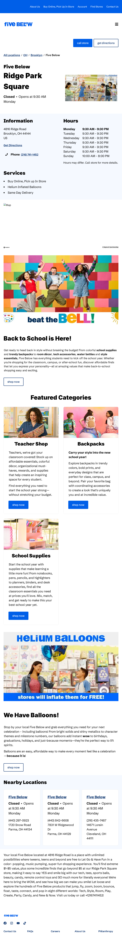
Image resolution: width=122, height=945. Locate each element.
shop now (13, 767)
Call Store (83, 43)
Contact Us (112, 6)
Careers (55, 931)
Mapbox (106, 247)
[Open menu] (116, 24)
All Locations (12, 55)
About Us (35, 6)
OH (25, 55)
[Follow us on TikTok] (24, 923)
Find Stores (96, 6)
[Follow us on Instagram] (11, 923)
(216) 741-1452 (29, 154)
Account (82, 6)
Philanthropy (105, 931)
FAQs (30, 931)
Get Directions (106, 43)
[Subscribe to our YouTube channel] (18, 923)
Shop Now (13, 381)
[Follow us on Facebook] (5, 923)
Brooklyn (36, 55)
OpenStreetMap (114, 247)
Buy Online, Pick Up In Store (58, 6)
